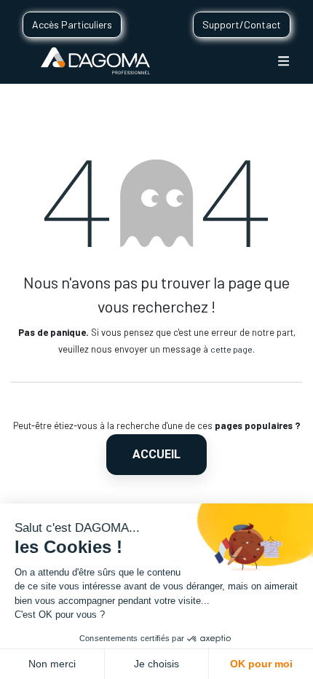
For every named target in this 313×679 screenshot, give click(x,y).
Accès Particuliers (72, 24)
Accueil (156, 454)
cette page (231, 349)
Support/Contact (241, 24)
